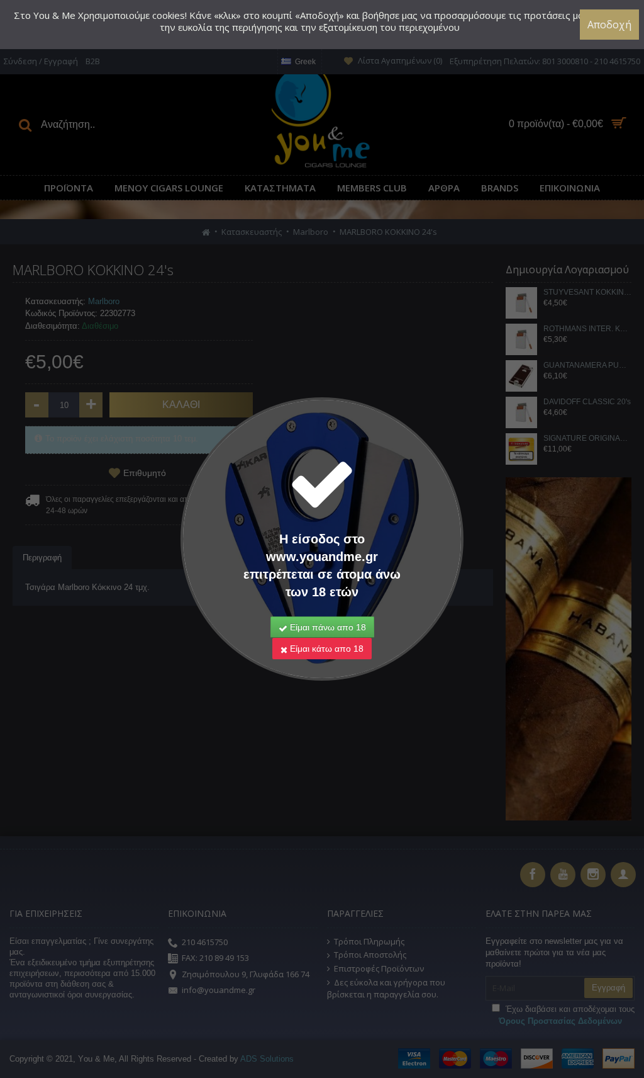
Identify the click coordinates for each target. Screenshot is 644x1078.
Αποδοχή (609, 24)
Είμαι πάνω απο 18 (326, 627)
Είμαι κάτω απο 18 (325, 649)
